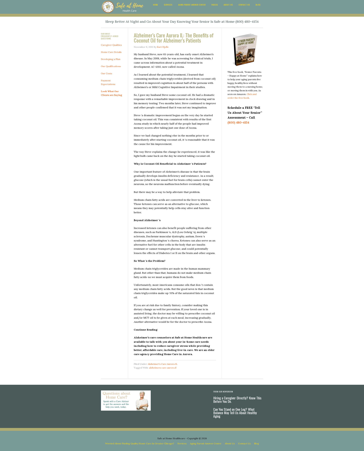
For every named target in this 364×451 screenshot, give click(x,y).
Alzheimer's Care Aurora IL (162, 364)
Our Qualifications (111, 66)
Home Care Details (111, 52)
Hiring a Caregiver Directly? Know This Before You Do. (237, 399)
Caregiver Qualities (111, 45)
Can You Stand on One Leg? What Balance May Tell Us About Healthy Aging (235, 413)
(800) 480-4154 (238, 122)
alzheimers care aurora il (162, 367)
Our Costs (106, 73)
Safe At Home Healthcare (123, 7)
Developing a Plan (110, 59)
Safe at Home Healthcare (171, 438)
